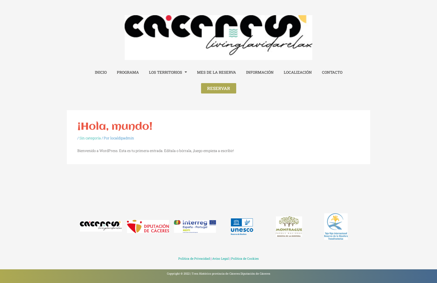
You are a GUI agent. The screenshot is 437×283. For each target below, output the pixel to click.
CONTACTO (332, 72)
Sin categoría (90, 138)
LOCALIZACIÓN (298, 72)
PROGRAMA (128, 72)
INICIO (101, 72)
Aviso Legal (220, 258)
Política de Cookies (245, 258)
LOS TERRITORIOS (165, 72)
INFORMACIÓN (260, 72)
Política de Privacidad (194, 258)
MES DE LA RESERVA (216, 72)
